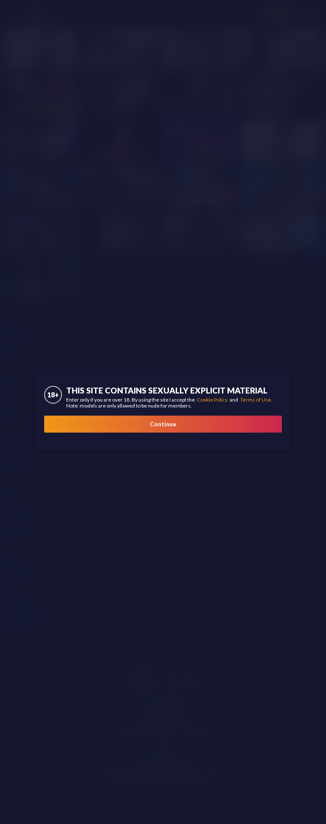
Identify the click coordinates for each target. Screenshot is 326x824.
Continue (163, 424)
